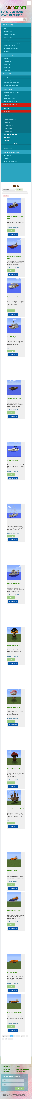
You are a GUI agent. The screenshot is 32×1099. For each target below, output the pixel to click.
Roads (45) (7, 67)
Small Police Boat (12, 460)
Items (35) (6, 77)
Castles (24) (7, 28)
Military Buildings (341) (11, 48)
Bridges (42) (7, 64)
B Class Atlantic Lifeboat (14, 1012)
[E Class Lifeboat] (14, 859)
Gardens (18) (7, 61)
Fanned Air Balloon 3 (13, 645)
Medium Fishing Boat (13, 583)
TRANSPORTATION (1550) (10, 104)
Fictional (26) (7, 37)
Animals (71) (7, 80)
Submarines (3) (9, 125)
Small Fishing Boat (12, 337)
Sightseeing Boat (12, 297)
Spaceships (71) (8, 149)
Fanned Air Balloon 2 (13, 707)
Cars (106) (6, 108)
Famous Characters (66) (11, 85)
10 (6, 1039)
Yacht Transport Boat (14, 398)
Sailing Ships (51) (9, 114)
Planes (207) (7, 137)
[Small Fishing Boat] (14, 326)
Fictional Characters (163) (11, 92)
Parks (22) (6, 58)
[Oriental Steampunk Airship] (14, 797)
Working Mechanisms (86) (11, 152)
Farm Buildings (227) (10, 46)
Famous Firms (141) (9, 34)
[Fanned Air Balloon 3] (14, 634)
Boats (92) (7, 122)
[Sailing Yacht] (14, 511)
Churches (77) (7, 31)
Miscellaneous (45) (9, 98)
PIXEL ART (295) (7, 89)
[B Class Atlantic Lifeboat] (14, 1001)
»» (11, 1039)
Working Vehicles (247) (10, 143)
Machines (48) (7, 155)
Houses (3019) (7, 40)
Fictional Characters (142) (11, 83)
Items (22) (6, 158)
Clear (7, 196)
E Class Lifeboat (12, 870)
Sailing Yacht (11, 522)
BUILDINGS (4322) (8, 25)
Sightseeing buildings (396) (12, 43)
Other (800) (7, 70)
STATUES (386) (7, 73)
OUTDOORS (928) (8, 55)
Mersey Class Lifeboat (14, 910)
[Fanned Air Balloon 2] (14, 696)
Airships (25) (8, 131)
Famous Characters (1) (10, 101)
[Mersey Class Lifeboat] (14, 899)
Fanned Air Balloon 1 (13, 768)
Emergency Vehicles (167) (11, 134)
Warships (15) (8, 128)
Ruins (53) (6, 51)
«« (3, 1036)
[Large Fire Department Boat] (14, 245)
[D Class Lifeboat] (14, 961)
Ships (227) (7, 111)
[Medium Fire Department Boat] (14, 205)
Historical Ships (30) (10, 120)
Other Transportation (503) (12, 146)
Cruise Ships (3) (9, 117)
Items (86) (6, 95)
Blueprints (13, 234)
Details (11, 230)
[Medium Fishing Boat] (14, 572)
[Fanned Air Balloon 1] (14, 757)
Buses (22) (6, 140)
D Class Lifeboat (12, 972)
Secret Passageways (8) (10, 161)
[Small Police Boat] (14, 449)
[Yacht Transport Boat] (14, 387)
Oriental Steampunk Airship (15, 809)
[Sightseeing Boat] (14, 285)
